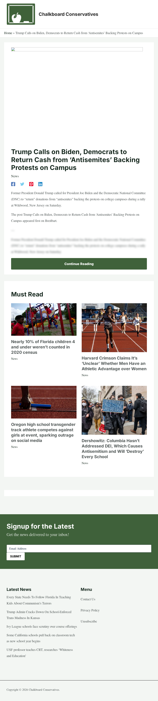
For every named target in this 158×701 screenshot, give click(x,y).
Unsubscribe (89, 621)
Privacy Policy (90, 610)
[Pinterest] (31, 183)
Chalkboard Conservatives (68, 14)
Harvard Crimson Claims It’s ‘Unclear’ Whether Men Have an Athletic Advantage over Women (114, 363)
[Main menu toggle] (146, 14)
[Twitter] (22, 183)
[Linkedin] (40, 183)
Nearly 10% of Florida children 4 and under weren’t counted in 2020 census (43, 347)
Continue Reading (79, 264)
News (15, 176)
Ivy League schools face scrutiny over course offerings (42, 626)
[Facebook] (13, 183)
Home (8, 33)
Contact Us (88, 599)
